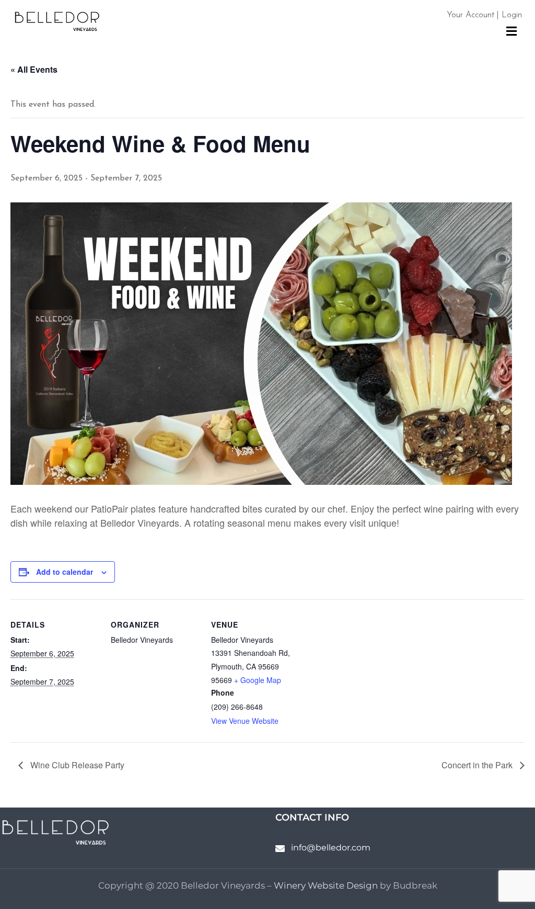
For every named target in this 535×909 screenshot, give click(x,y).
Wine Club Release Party (76, 765)
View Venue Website (244, 720)
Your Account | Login (484, 15)
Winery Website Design (326, 885)
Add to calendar (64, 571)
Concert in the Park (478, 765)
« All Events (33, 69)
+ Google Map (257, 680)
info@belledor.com (330, 848)
